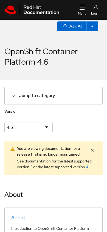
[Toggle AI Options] (92, 26)
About (18, 217)
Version (11, 111)
